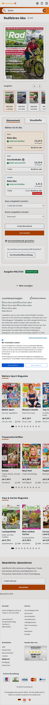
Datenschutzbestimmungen (38, 338)
